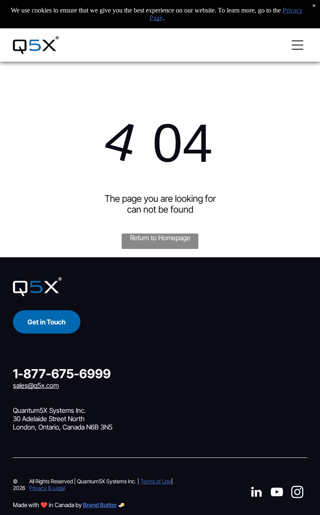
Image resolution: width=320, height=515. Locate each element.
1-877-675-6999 (62, 373)
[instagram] (297, 493)
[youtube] (277, 493)
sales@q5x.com (36, 385)
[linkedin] (256, 493)
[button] (297, 45)
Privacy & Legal (47, 488)
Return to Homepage (160, 238)
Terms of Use (155, 481)
